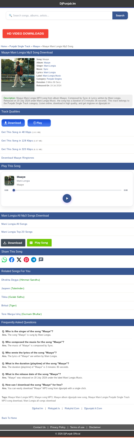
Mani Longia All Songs (14, 223)
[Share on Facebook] (11, 260)
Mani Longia (50, 66)
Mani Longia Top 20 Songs (17, 231)
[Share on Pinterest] (26, 260)
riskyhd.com (72, 408)
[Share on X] (19, 260)
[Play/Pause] (67, 198)
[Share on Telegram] (33, 260)
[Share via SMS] (41, 260)
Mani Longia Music (52, 76)
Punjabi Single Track (19, 46)
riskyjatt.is (54, 408)
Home (4, 46)
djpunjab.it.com (93, 408)
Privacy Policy (57, 427)
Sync (45, 69)
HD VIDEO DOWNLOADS (25, 33)
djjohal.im (37, 408)
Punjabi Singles (54, 79)
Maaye (36, 46)
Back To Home (9, 418)
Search (120, 15)
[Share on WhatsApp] (4, 260)
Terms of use (77, 427)
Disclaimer (95, 427)
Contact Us (39, 427)
